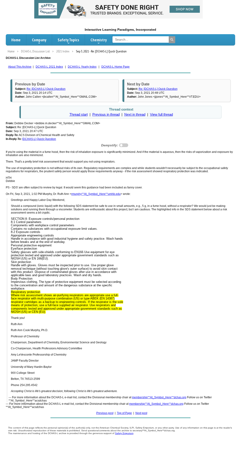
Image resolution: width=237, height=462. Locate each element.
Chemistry (98, 39)
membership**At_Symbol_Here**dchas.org (159, 397)
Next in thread (134, 114)
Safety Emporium (124, 433)
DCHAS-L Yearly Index (82, 66)
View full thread (161, 114)
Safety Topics (68, 39)
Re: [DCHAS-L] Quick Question (46, 89)
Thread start (78, 114)
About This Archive (19, 66)
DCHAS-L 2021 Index (49, 66)
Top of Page (124, 413)
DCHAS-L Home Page (115, 66)
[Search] (172, 39)
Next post (141, 413)
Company (39, 39)
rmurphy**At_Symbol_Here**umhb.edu (96, 194)
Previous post (104, 413)
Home (16, 39)
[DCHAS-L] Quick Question (39, 139)
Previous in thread (106, 114)
